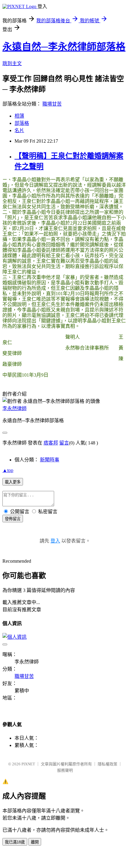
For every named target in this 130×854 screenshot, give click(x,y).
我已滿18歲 (15, 842)
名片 (19, 130)
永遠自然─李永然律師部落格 (63, 46)
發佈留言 (13, 519)
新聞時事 (49, 459)
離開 (35, 842)
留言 (64, 442)
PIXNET (28, 764)
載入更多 (13, 482)
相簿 (19, 116)
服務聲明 (65, 770)
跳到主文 (12, 63)
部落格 (22, 123)
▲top (7, 470)
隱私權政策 (107, 764)
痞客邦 (51, 442)
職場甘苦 (52, 103)
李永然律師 (14, 408)
